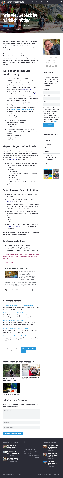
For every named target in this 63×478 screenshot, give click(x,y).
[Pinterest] (53, 66)
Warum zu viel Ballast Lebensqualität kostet (16, 313)
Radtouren (10, 201)
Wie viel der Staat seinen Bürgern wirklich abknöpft (18, 305)
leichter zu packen (26, 89)
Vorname (46, 89)
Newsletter (48, 144)
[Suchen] (61, 2)
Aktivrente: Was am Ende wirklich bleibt (12, 459)
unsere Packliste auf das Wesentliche (21, 109)
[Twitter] (50, 66)
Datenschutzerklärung (44, 474)
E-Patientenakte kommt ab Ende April (13, 452)
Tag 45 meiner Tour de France (11, 394)
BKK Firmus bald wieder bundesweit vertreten (53, 455)
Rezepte (47, 148)
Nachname (46, 95)
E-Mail (45, 101)
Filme (46, 163)
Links (46, 167)
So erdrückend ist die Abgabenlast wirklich (15, 328)
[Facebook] (47, 66)
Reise (35, 94)
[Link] (3, 2)
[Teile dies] (23, 348)
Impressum (56, 474)
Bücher (47, 151)
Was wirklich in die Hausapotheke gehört (15, 336)
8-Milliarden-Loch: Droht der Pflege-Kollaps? (53, 447)
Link (55, 121)
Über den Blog (49, 140)
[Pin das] (33, 348)
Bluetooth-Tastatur (14, 226)
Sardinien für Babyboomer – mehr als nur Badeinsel (53, 463)
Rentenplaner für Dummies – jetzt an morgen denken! (50, 157)
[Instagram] (56, 66)
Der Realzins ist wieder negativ (11, 446)
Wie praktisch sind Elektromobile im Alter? (9, 379)
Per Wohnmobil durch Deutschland (13, 320)
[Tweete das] (28, 348)
